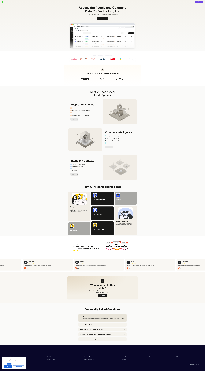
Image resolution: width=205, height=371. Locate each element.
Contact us (150, 353)
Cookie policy (178, 356)
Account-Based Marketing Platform (127, 355)
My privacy (150, 358)
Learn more (74, 119)
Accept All (8, 366)
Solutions (13, 1)
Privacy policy (178, 353)
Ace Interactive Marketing (88, 356)
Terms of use (178, 355)
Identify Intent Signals (12, 356)
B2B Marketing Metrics (125, 356)
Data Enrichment (124, 358)
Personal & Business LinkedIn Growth (89, 353)
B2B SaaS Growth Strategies (51, 353)
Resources (22, 1)
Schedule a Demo (101, 18)
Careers (150, 356)
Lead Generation (124, 353)
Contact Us (31, 1)
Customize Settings (18, 366)
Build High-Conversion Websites (89, 358)
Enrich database (11, 355)
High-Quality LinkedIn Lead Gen (89, 355)
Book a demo (199, 1)
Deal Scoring (124, 359)
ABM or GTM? (49, 356)
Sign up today (102, 295)
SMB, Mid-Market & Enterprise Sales (52, 355)
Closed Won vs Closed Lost (51, 359)
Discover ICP (11, 353)
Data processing (178, 358)
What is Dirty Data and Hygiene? (51, 358)
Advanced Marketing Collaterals (89, 359)
